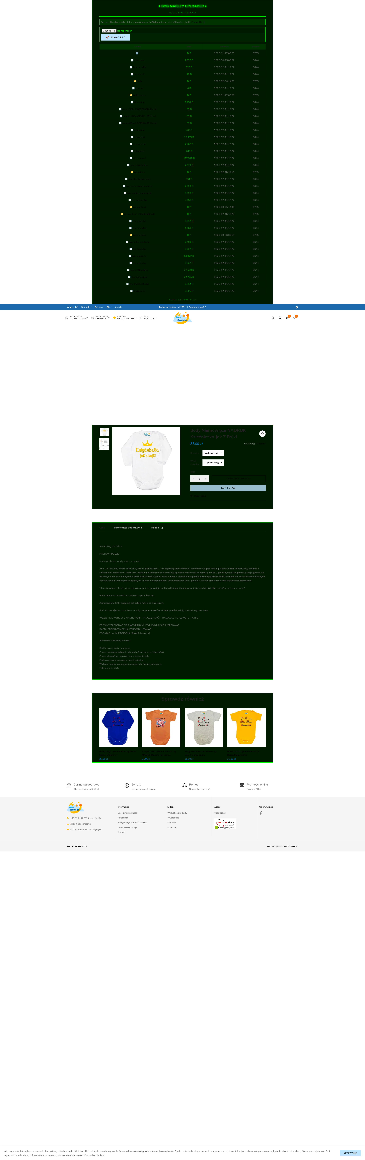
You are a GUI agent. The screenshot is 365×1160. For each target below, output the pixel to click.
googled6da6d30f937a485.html (139, 123)
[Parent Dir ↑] (198, 22)
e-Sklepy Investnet (288, 846)
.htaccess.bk (139, 67)
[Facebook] (297, 307)
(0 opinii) (261, 443)
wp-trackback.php (139, 283)
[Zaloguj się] (272, 317)
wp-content (139, 207)
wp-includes (139, 234)
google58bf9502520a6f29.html (139, 109)
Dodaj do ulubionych (262, 433)
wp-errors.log (139, 227)
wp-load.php (139, 248)
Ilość (192, 471)
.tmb (139, 81)
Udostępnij (200, 495)
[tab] (102, 528)
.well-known (139, 95)
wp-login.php (139, 255)
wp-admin (139, 172)
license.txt (139, 137)
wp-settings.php (139, 269)
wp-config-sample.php (139, 193)
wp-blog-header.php (139, 179)
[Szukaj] (280, 317)
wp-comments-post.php (139, 186)
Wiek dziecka (194, 462)
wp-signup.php (139, 276)
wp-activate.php (139, 165)
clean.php (139, 102)
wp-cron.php (139, 220)
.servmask (139, 74)
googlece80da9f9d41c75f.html (139, 116)
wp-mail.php (139, 262)
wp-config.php (139, 200)
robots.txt (139, 151)
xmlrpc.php (139, 290)
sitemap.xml (139, 158)
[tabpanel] (182, 607)
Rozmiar (194, 453)
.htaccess (139, 60)
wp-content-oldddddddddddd (139, 214)
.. (139, 53)
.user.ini (139, 88)
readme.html (139, 144)
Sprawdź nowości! (197, 307)
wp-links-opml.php (139, 241)
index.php (139, 130)
